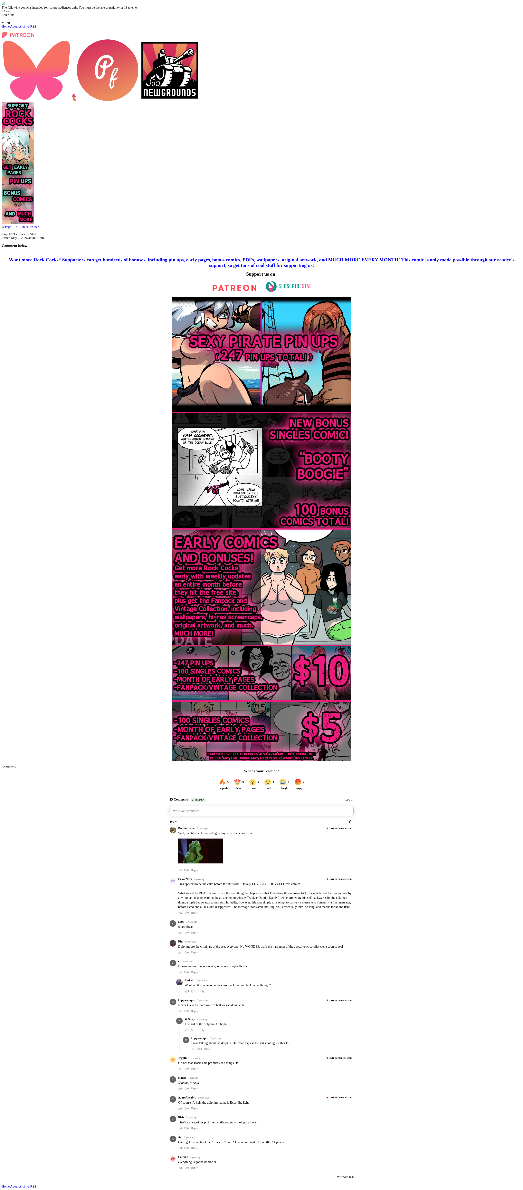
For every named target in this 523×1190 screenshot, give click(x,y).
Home (6, 26)
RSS (33, 26)
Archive (24, 26)
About (14, 26)
